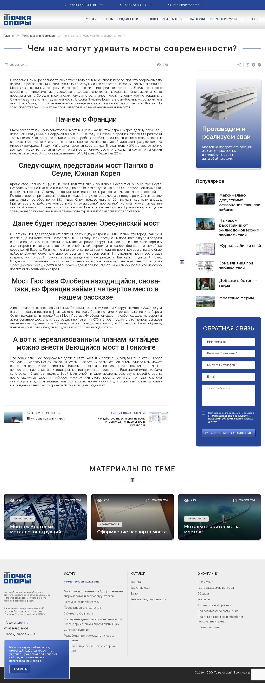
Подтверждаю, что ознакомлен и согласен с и (231, 417)
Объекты (106, 19)
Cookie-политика (208, 627)
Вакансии (197, 19)
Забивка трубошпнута (78, 613)
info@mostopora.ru (16, 622)
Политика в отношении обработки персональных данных (220, 619)
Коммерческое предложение (81, 582)
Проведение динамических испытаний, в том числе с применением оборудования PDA (93, 622)
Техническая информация (39, 35)
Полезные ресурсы (223, 19)
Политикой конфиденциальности (230, 415)
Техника (152, 19)
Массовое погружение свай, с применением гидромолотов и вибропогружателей (93, 594)
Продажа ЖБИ (127, 19)
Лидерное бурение (76, 629)
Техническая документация (148, 599)
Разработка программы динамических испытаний (89, 638)
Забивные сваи (140, 587)
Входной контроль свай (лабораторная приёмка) (89, 648)
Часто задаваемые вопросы (215, 587)
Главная (9, 35)
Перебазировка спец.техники (83, 607)
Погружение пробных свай (82, 601)
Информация (172, 19)
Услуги (91, 19)
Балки (134, 593)
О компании (205, 581)
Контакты (252, 19)
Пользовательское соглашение (217, 611)
